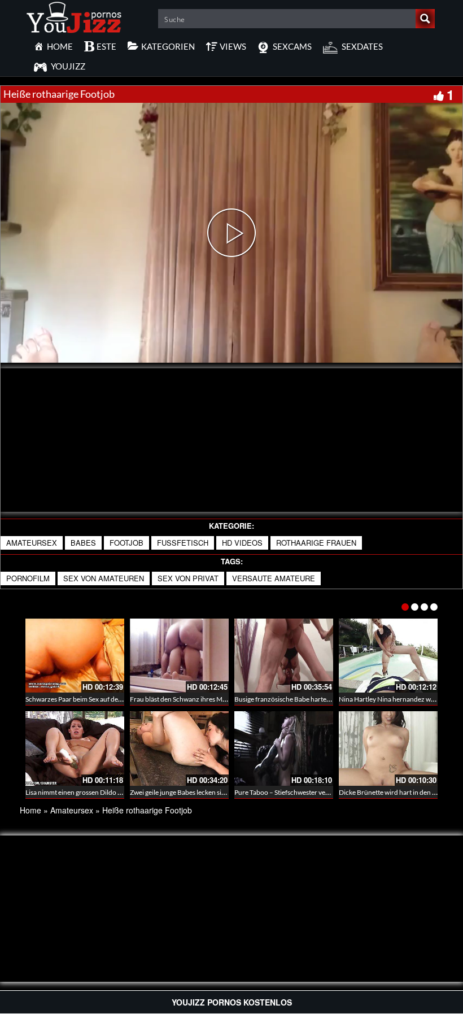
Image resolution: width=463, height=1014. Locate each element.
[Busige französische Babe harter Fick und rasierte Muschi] (283, 656)
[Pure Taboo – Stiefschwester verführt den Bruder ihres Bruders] (283, 748)
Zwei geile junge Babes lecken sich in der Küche (198, 792)
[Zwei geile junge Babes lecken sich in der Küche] (179, 748)
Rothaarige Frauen (316, 542)
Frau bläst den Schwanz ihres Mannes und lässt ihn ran (209, 699)
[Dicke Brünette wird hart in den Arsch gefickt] (388, 748)
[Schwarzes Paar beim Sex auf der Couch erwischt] (74, 656)
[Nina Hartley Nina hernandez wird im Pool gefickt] (388, 656)
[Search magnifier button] (425, 18)
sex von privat (188, 578)
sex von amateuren (103, 578)
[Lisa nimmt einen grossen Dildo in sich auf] (74, 748)
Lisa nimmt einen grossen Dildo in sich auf (86, 792)
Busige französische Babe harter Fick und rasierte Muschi (318, 699)
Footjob (126, 542)
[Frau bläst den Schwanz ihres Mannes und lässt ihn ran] (179, 656)
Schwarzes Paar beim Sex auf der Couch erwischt (96, 699)
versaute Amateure (273, 578)
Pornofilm (28, 578)
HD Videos (242, 542)
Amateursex (31, 542)
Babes (83, 542)
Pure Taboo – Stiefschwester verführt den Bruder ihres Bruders (327, 792)
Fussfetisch (182, 542)
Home (30, 810)
